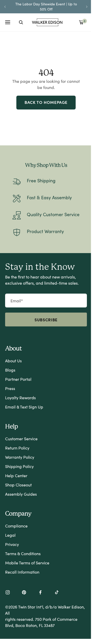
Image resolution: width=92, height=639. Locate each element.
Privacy (12, 544)
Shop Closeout (18, 484)
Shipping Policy (19, 466)
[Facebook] (40, 593)
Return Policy (17, 448)
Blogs (10, 370)
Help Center (16, 475)
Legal (10, 535)
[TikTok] (57, 593)
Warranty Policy (19, 457)
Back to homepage (46, 102)
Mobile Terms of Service (27, 562)
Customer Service (21, 438)
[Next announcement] (87, 7)
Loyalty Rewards (20, 397)
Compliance (16, 525)
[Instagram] (8, 593)
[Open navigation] (7, 22)
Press (10, 388)
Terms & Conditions (23, 553)
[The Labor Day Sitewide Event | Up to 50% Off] (46, 7)
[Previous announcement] (5, 7)
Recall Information (22, 572)
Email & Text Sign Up (24, 407)
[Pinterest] (24, 593)
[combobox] (21, 22)
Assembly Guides (21, 494)
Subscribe (45, 319)
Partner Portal (18, 379)
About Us (13, 360)
